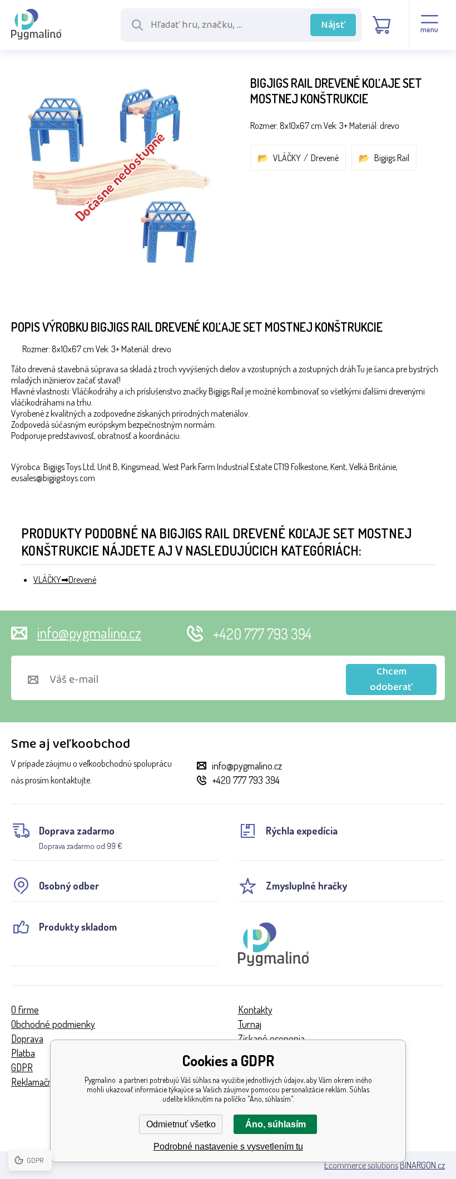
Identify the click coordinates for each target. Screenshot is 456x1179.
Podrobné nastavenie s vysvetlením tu (228, 1146)
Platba (23, 1053)
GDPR (22, 1067)
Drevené (325, 157)
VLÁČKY (287, 157)
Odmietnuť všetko (181, 1124)
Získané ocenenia (271, 1038)
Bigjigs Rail (391, 157)
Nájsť (333, 25)
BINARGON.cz (422, 1165)
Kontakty (255, 1009)
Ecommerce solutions (361, 1165)
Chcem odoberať (391, 679)
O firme (25, 1009)
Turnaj (249, 1024)
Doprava (27, 1038)
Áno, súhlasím (275, 1124)
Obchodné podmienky (53, 1024)
